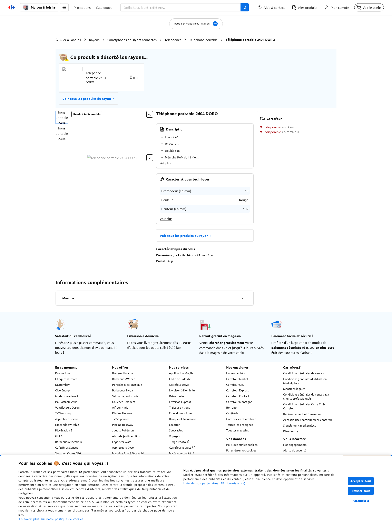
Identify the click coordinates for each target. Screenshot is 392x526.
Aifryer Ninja (120, 407)
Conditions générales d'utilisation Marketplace (305, 381)
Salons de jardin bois (125, 396)
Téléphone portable (203, 40)
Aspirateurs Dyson (123, 447)
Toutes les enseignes (239, 424)
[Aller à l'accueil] (11, 7)
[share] (149, 114)
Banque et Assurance (182, 419)
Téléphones (173, 40)
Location (174, 424)
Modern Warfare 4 (66, 396)
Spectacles (176, 430)
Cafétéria (232, 413)
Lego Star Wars (121, 442)
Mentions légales (294, 388)
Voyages (174, 436)
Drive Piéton (177, 396)
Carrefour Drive (179, 384)
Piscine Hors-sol (122, 413)
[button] (64, 7)
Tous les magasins (237, 430)
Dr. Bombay (62, 384)
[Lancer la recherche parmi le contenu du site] (244, 7)
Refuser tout (361, 491)
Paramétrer (361, 501)
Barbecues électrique (69, 442)
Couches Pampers (123, 401)
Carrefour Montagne (239, 401)
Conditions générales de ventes (303, 373)
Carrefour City (235, 384)
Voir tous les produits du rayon (86, 98)
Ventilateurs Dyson (67, 407)
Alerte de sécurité (294, 450)
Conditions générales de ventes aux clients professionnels (306, 396)
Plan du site (290, 431)
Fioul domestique (180, 413)
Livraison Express (180, 401)
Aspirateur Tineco (66, 419)
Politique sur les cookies (241, 444)
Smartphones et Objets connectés (132, 40)
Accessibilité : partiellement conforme (308, 419)
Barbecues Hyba (122, 390)
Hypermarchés (235, 373)
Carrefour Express (237, 390)
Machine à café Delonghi (128, 453)
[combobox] (184, 7)
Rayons (94, 40)
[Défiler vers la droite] (149, 157)
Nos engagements (294, 444)
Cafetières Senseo (66, 447)
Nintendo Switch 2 (67, 424)
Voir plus (165, 163)
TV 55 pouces (120, 419)
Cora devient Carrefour (241, 419)
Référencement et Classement (303, 414)
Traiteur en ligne (179, 407)
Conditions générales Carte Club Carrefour (304, 406)
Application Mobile (181, 373)
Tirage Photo (177, 442)
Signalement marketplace (299, 425)
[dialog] (196, 490)
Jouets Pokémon (123, 430)
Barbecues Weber (123, 379)
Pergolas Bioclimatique (127, 384)
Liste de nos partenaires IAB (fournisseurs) (214, 483)
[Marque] (243, 298)
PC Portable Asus (66, 401)
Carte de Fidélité (180, 379)
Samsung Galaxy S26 (68, 453)
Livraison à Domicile (182, 390)
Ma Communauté (180, 453)
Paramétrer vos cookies (241, 450)
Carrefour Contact (237, 396)
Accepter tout (361, 481)
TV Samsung (63, 413)
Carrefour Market (237, 379)
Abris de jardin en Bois (126, 436)
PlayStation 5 (63, 430)
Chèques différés (66, 379)
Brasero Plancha (122, 373)
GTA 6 (58, 436)
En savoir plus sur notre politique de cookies (51, 519)
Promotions (62, 373)
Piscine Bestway (122, 424)
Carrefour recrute (180, 447)
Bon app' (231, 407)
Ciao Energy (62, 390)
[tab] (62, 117)
